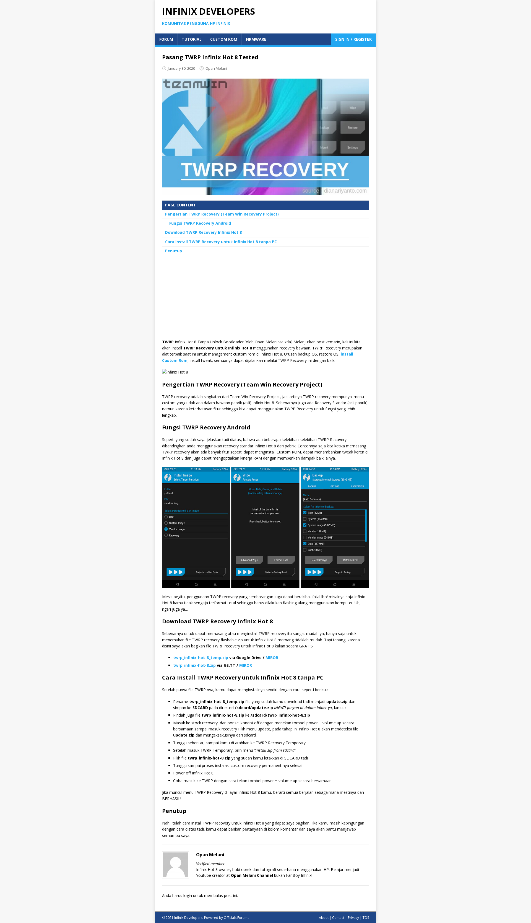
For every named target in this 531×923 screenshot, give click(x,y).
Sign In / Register (353, 39)
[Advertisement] (265, 300)
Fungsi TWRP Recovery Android (200, 223)
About (324, 917)
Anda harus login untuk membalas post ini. (200, 895)
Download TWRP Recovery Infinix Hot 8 (203, 232)
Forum (166, 39)
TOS (366, 917)
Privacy (353, 917)
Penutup (173, 250)
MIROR (272, 657)
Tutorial (192, 39)
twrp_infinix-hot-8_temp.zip (200, 657)
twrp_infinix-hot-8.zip (194, 665)
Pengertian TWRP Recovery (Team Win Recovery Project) (222, 214)
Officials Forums (236, 917)
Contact (338, 917)
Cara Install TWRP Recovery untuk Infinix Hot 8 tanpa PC (221, 241)
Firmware (256, 39)
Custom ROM (223, 39)
